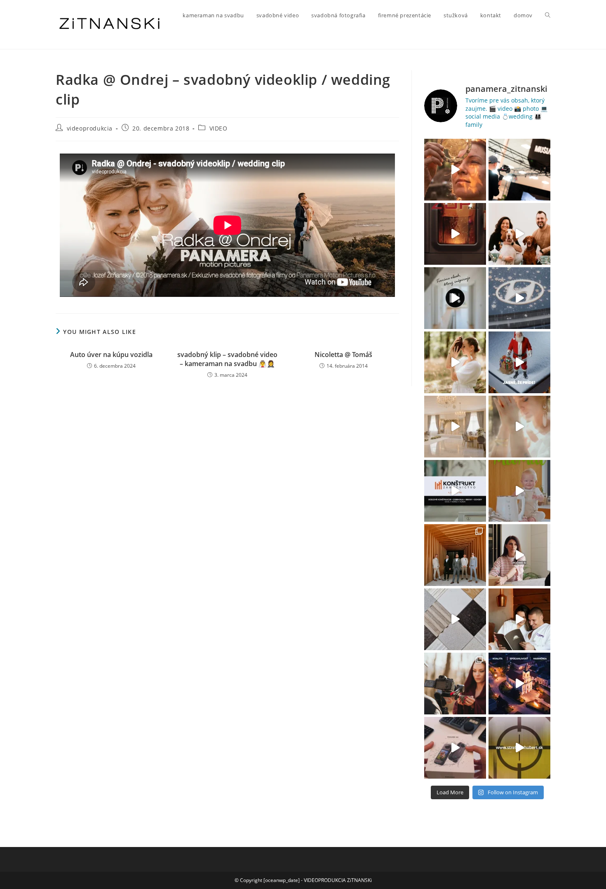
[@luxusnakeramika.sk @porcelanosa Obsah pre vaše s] (519, 555)
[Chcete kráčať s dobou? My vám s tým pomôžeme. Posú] (455, 426)
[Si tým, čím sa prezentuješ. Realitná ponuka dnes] (455, 298)
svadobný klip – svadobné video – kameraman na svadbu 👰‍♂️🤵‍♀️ (227, 359)
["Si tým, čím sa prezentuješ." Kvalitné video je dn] (519, 170)
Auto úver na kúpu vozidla (111, 354)
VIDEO (218, 128)
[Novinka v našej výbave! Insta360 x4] (455, 748)
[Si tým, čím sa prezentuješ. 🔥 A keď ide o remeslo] (455, 234)
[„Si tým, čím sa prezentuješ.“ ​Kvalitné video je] (455, 170)
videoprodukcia (90, 128)
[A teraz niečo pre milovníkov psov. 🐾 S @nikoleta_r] (519, 234)
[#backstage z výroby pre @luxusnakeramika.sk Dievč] (455, 619)
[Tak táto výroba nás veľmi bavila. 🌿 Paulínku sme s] (455, 362)
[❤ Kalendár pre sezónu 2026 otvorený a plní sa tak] (455, 555)
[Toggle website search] (548, 15)
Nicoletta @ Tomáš (343, 354)
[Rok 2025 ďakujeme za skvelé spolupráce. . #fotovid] (519, 362)
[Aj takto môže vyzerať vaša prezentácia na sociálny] (455, 491)
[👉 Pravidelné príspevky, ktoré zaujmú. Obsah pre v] (519, 298)
